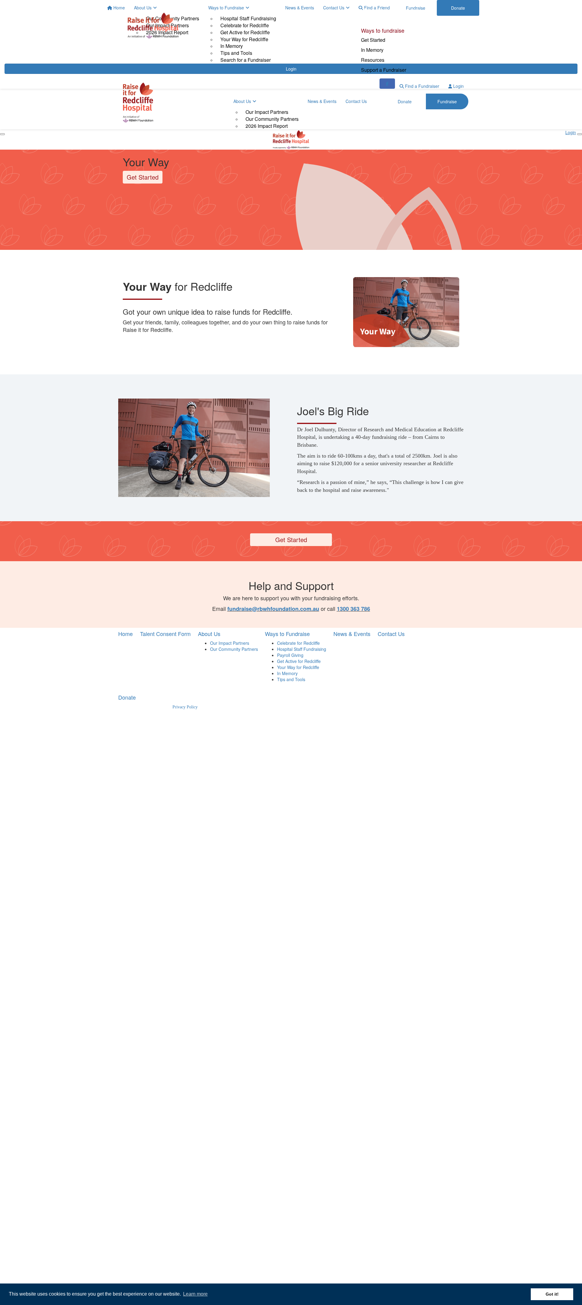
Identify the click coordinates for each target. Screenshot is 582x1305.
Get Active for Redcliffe (299, 661)
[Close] (579, 134)
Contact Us (356, 101)
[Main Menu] (2, 134)
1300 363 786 (353, 609)
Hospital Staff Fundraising (301, 649)
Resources (372, 59)
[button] (406, 312)
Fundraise (412, 10)
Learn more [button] (195, 1294)
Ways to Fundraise (287, 634)
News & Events (322, 101)
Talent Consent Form (165, 634)
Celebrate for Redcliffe (298, 643)
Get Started (373, 39)
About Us (242, 101)
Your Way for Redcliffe (298, 667)
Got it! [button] (552, 1294)
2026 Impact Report (267, 125)
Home (125, 634)
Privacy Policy (185, 707)
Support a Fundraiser (383, 69)
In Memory (372, 49)
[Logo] (153, 25)
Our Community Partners (272, 118)
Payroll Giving (290, 655)
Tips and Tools (291, 679)
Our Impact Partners (267, 111)
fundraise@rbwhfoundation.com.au (273, 609)
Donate (369, 10)
